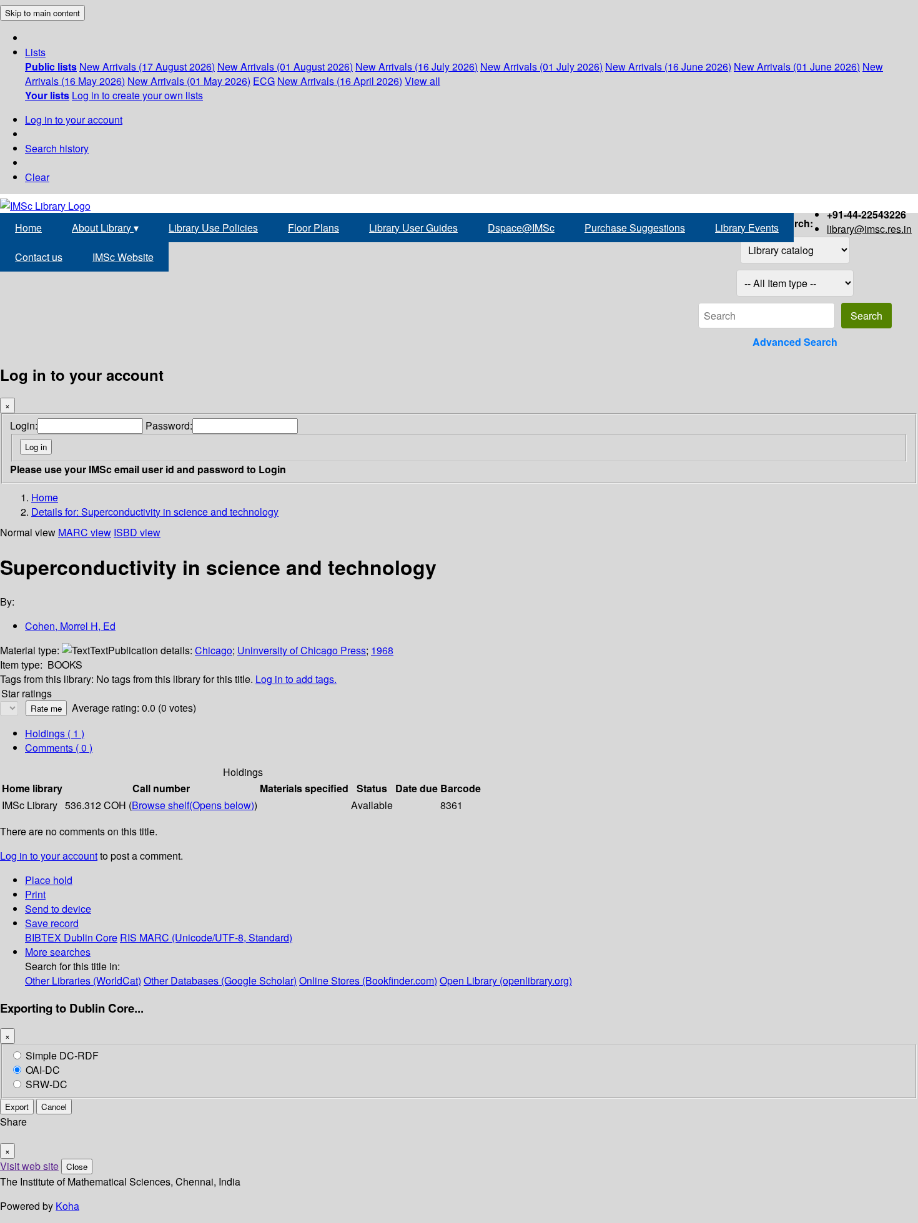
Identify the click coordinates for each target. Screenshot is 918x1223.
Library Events (747, 227)
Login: (23, 425)
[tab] (58, 747)
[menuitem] (51, 66)
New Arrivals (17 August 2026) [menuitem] (147, 66)
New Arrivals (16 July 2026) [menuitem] (416, 66)
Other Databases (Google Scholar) (220, 980)
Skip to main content (42, 13)
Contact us (38, 257)
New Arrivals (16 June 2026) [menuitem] (668, 66)
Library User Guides (413, 227)
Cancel (54, 1106)
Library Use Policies (213, 227)
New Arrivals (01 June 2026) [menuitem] (797, 66)
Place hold (48, 880)
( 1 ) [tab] (54, 733)
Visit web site (29, 1166)
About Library (105, 227)
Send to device (58, 908)
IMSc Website (123, 257)
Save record (52, 923)
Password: (169, 425)
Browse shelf (193, 805)
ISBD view (137, 532)
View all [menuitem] (422, 81)
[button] (35, 52)
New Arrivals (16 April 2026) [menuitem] (339, 81)
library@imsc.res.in (869, 229)
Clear (37, 177)
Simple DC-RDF (62, 1055)
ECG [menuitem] (264, 81)
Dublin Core (90, 937)
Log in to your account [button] (48, 855)
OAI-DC (43, 1070)
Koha (67, 1206)
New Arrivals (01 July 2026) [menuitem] (541, 66)
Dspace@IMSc (521, 227)
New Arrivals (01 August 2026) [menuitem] (285, 66)
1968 (382, 650)
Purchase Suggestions (635, 227)
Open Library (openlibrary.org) (506, 980)
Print (35, 894)
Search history (57, 148)
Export (17, 1106)
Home (28, 227)
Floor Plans (313, 227)
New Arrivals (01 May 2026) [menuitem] (188, 81)
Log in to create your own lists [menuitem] (137, 95)
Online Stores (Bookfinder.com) (368, 980)
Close (76, 1166)
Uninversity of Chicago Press (301, 650)
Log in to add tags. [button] (296, 679)
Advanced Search (795, 342)
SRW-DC (46, 1084)
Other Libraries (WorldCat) (83, 980)
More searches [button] (58, 952)
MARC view (84, 532)
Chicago (213, 650)
